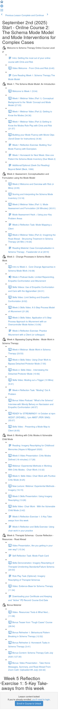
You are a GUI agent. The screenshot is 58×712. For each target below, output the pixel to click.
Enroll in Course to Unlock (29, 703)
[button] (2, 2)
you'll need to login (41, 699)
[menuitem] (2, 6)
